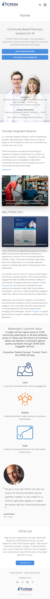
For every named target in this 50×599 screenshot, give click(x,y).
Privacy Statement (16, 573)
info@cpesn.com (25, 578)
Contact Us (6, 170)
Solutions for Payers (25, 51)
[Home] (10, 4)
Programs (36, 311)
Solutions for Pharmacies (25, 57)
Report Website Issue (32, 573)
